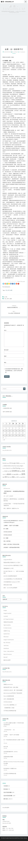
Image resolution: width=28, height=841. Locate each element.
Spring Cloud (22, 468)
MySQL (18, 466)
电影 (3, 477)
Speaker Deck (7, 633)
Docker (4, 463)
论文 (15, 477)
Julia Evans (6, 645)
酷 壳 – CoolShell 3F (7, 1)
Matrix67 (5, 657)
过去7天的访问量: (8, 792)
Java (17, 463)
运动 (19, 477)
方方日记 (19, 474)
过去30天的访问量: (8, 795)
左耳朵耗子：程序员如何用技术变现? (12, 547)
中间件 (6, 471)
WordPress (17, 838)
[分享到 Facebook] (13, 284)
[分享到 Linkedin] (11, 284)
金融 (21, 477)
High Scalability (7, 625)
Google (14, 463)
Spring (18, 468)
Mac (15, 466)
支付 (12, 474)
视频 (13, 477)
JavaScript (21, 463)
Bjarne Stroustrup (8, 654)
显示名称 (6, 350)
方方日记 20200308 (8, 531)
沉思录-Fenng (7, 630)
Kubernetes (7, 466)
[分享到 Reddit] (16, 284)
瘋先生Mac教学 (7, 660)
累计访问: (6, 799)
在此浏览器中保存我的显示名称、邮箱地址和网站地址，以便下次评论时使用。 (14, 370)
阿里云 (23, 477)
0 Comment (22, 51)
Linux (12, 466)
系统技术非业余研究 (8, 622)
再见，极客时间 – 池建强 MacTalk (11, 508)
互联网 (14, 471)
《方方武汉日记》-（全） (9, 729)
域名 (21, 471)
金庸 (11, 290)
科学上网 (6, 746)
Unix (3, 471)
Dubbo (8, 463)
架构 (23, 474)
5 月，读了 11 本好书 (8, 496)
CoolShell (15, 51)
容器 (23, 471)
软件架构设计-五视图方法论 (10, 768)
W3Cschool (6, 636)
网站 (5, 362)
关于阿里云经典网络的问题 (10, 773)
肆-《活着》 (6, 528)
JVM (24, 463)
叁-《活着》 (6, 538)
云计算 (5, 297)
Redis (7, 468)
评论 (5, 330)
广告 (6, 474)
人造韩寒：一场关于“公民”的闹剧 (11, 525)
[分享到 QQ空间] (9, 284)
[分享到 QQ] (3, 284)
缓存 (6, 477)
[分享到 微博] (5, 284)
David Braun (6, 648)
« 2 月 (4, 439)
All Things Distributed (8, 619)
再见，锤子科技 (7, 541)
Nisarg (25, 838)
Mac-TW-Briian (7, 642)
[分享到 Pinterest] (18, 284)
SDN (12, 468)
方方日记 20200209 (8, 535)
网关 (9, 477)
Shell (14, 468)
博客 (18, 471)
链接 (11, 408)
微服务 (9, 474)
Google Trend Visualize (9, 639)
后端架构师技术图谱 (8, 756)
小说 (6, 290)
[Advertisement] (14, 31)
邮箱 (5, 356)
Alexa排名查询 (6, 807)
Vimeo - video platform (9, 651)
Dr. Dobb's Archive (8, 628)
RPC (10, 468)
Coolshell (6, 616)
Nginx (21, 466)
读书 (9, 290)
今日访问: (6, 786)
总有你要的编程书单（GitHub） (11, 751)
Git (10, 463)
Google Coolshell (7, 613)
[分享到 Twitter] (14, 284)
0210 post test (7, 488)
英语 (11, 477)
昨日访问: (6, 789)
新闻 (17, 474)
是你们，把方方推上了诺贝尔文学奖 (11, 544)
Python (4, 468)
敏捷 (15, 474)
